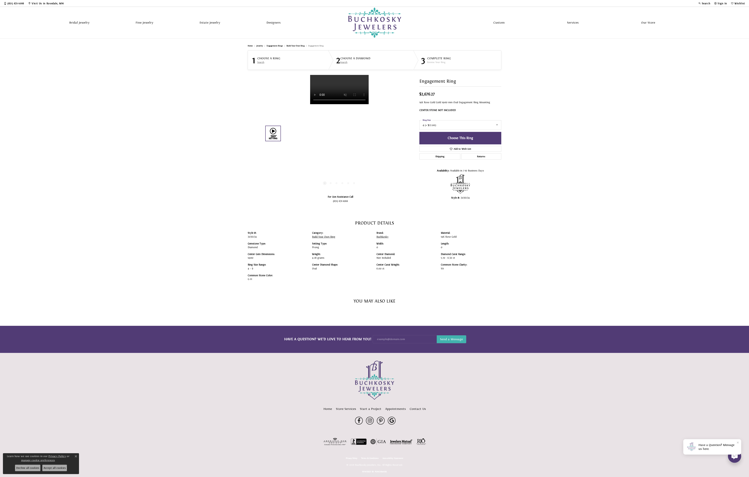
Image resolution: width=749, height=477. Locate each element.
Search (260, 62)
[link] (14, 3)
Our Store (648, 22)
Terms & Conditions (370, 458)
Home (250, 46)
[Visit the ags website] (335, 442)
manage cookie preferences (38, 460)
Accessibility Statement (392, 458)
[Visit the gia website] (378, 442)
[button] (704, 3)
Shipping (439, 156)
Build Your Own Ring (295, 46)
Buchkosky (382, 236)
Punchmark (381, 472)
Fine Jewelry (144, 22)
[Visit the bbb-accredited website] (359, 442)
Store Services (346, 408)
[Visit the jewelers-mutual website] (401, 442)
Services (573, 22)
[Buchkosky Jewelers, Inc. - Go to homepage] (374, 380)
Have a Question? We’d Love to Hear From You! (327, 339)
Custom (499, 22)
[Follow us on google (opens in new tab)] (392, 421)
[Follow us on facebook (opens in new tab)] (359, 421)
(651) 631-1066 (340, 201)
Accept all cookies (54, 467)
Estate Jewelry (210, 22)
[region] (339, 133)
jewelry (259, 46)
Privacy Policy (351, 458)
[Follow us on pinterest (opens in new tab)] (381, 421)
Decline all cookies (27, 467)
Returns (481, 156)
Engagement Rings (275, 46)
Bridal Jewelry (79, 22)
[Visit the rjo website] (421, 442)
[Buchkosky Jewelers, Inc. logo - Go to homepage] (374, 22)
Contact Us (418, 408)
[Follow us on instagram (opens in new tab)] (370, 421)
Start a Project (370, 408)
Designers (273, 22)
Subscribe (451, 339)
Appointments (395, 408)
